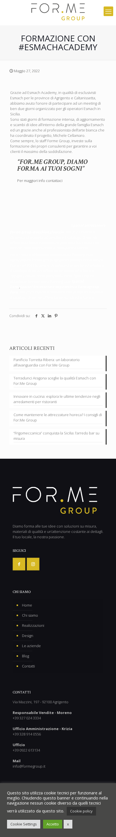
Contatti (28, 666)
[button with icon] (19, 564)
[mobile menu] (108, 11)
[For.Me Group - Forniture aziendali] (58, 11)
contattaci (54, 180)
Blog (25, 655)
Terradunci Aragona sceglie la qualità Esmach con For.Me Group (55, 380)
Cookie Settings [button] (23, 824)
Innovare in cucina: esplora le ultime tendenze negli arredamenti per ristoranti (57, 399)
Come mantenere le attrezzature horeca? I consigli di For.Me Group (58, 417)
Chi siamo (30, 615)
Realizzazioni (33, 625)
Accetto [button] (52, 824)
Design (27, 635)
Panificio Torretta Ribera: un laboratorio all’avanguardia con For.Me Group (47, 362)
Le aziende (31, 645)
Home (27, 605)
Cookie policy (81, 811)
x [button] (68, 824)
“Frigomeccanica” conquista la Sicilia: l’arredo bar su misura (56, 435)
